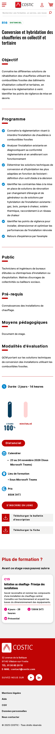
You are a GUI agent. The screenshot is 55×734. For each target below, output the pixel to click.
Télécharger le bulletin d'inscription (28, 517)
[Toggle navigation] (4, 4)
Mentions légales (11, 693)
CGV (4, 705)
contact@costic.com (23, 669)
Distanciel (13, 443)
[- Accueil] (25, 4)
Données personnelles (14, 711)
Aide (4, 699)
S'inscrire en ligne (20, 505)
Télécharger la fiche (26, 530)
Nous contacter (10, 717)
